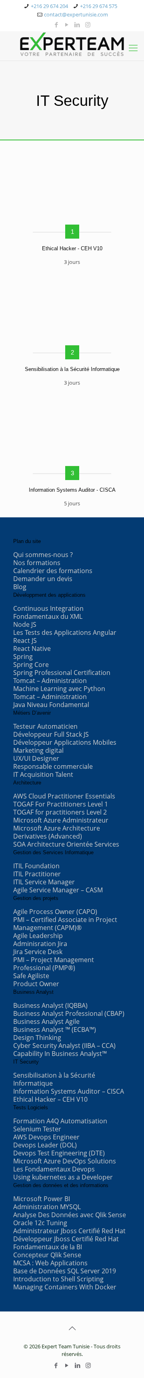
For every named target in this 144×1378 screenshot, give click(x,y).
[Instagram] (88, 24)
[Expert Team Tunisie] (72, 44)
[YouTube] (67, 24)
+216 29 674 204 (49, 6)
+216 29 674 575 (98, 6)
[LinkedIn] (77, 24)
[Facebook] (56, 24)
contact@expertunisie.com (76, 14)
